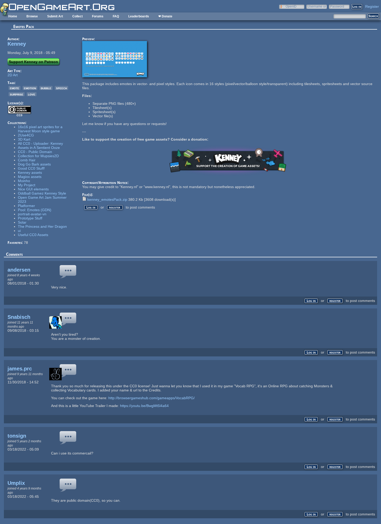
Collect (77, 16)
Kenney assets (30, 172)
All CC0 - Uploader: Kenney (40, 143)
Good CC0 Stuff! (31, 168)
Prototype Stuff (30, 218)
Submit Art (55, 16)
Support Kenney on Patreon (33, 62)
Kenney (17, 44)
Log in (90, 207)
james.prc (20, 368)
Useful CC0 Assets (33, 235)
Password (337, 6)
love (31, 94)
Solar (22, 222)
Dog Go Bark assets (34, 164)
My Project (26, 185)
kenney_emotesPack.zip (107, 199)
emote (14, 88)
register (114, 207)
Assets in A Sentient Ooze (39, 148)
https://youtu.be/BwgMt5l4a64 (144, 406)
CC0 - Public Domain (35, 152)
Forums (97, 16)
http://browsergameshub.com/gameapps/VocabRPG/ (151, 398)
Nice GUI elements (33, 189)
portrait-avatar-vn (32, 214)
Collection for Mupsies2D (38, 156)
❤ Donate (165, 16)
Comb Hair (27, 160)
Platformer (26, 206)
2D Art (13, 75)
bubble (46, 88)
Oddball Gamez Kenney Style (42, 193)
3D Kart (24, 139)
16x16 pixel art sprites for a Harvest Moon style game (40, 129)
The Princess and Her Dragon (42, 226)
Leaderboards (138, 16)
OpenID (291, 6)
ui (19, 231)
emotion (30, 88)
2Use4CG (26, 135)
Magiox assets (29, 177)
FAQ (116, 16)
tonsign (17, 436)
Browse (32, 16)
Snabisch (19, 317)
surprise (16, 94)
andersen (19, 270)
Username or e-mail (317, 6)
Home (12, 16)
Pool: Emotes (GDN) (34, 210)
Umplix (16, 483)
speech (61, 88)
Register (372, 6)
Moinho (24, 181)
